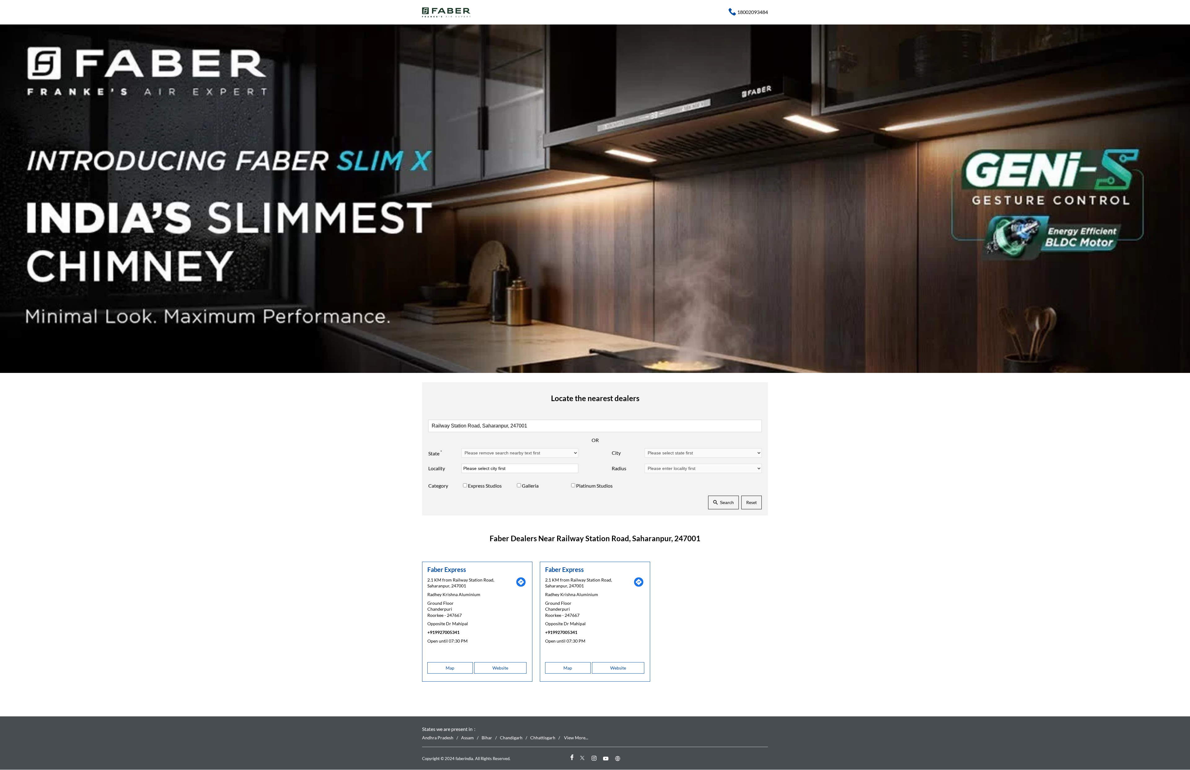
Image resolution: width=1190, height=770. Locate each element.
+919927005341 (443, 632)
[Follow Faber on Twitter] (583, 758)
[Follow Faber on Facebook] (571, 758)
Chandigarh (511, 738)
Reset (751, 502)
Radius (619, 468)
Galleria (530, 486)
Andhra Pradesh (437, 738)
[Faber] (446, 12)
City (616, 453)
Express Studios (485, 486)
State (435, 452)
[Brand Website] (618, 758)
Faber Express (446, 569)
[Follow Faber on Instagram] (595, 758)
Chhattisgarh (542, 738)
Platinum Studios (594, 486)
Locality (436, 468)
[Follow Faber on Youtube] (607, 758)
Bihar (487, 738)
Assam (467, 738)
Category (438, 486)
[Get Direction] (521, 585)
